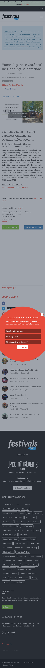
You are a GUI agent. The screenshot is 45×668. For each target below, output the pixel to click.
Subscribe (22, 347)
